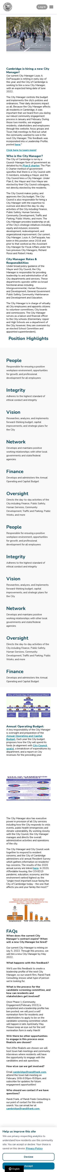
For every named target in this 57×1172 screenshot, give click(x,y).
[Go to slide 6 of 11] (32, 45)
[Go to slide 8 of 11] (40, 45)
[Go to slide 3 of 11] (18, 45)
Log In (42, 7)
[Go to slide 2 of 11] (14, 45)
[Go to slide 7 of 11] (36, 45)
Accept (28, 1166)
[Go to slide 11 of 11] (29, 49)
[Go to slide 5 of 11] (27, 45)
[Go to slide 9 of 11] (45, 45)
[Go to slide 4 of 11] (23, 45)
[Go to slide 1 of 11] (9, 45)
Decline (28, 1157)
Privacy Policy (34, 1148)
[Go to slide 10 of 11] (49, 45)
